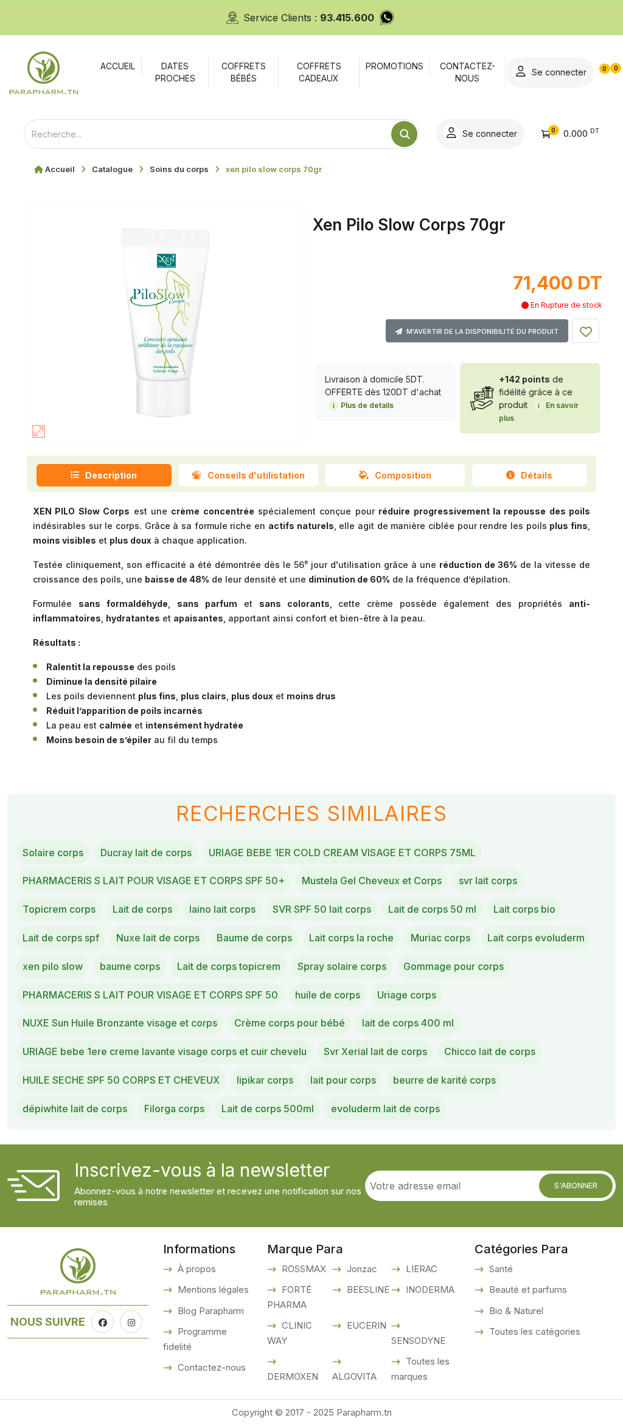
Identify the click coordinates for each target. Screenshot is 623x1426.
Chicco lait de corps (489, 1051)
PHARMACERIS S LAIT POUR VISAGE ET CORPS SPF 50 (150, 995)
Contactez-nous (210, 1367)
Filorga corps (174, 1108)
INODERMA (428, 1289)
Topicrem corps (59, 909)
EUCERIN (365, 1325)
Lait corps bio (524, 909)
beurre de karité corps (444, 1080)
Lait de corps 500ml (267, 1108)
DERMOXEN (292, 1376)
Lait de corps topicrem (228, 966)
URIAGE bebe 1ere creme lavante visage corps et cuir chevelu (165, 1051)
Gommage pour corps (453, 966)
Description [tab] (111, 475)
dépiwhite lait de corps (75, 1108)
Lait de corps (142, 909)
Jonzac (360, 1269)
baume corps (130, 966)
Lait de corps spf (61, 938)
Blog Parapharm (209, 1311)
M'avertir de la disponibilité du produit (482, 331)
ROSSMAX (302, 1269)
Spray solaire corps (342, 966)
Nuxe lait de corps (158, 938)
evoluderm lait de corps (385, 1108)
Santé (500, 1269)
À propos (195, 1269)
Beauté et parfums (527, 1289)
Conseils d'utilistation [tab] (256, 475)
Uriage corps (406, 995)
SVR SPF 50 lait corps (322, 909)
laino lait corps (222, 909)
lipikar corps (265, 1080)
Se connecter (557, 72)
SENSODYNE (418, 1340)
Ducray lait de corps (146, 852)
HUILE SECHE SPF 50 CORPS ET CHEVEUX (121, 1080)
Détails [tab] (536, 475)
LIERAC (420, 1269)
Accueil (60, 169)
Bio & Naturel (515, 1311)
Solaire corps (53, 852)
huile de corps (327, 995)
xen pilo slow (53, 966)
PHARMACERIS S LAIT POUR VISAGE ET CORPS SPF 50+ (154, 880)
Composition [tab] (403, 475)
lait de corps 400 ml (408, 1023)
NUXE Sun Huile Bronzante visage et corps (120, 1023)
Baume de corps (254, 938)
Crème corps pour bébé (289, 1023)
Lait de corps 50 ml (432, 909)
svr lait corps (488, 880)
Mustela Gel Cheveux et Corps (372, 880)
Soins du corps (179, 169)
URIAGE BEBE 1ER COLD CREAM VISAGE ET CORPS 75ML (342, 852)
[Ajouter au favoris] (585, 331)
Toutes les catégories (533, 1331)
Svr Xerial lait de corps (375, 1051)
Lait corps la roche (351, 938)
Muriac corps (440, 938)
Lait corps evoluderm (536, 938)
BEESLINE (366, 1289)
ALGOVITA (354, 1376)
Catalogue (112, 169)
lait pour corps (343, 1080)
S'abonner (575, 1185)
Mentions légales (212, 1289)
